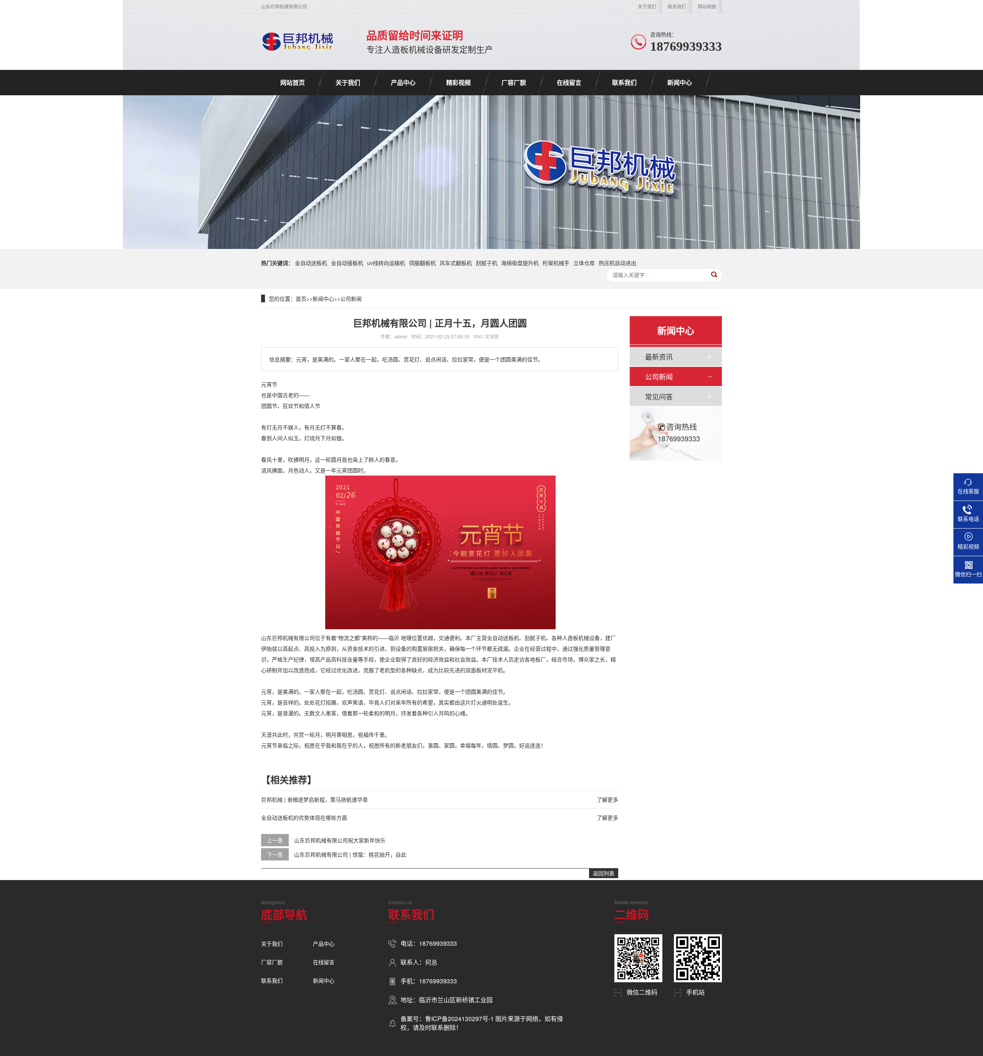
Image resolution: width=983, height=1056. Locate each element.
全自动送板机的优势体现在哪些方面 (304, 817)
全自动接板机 (347, 263)
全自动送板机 (311, 263)
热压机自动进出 (617, 263)
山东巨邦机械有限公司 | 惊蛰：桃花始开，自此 (350, 854)
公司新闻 (351, 298)
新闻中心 (679, 82)
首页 (301, 298)
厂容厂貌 (513, 82)
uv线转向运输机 (386, 263)
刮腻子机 (486, 263)
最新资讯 (659, 356)
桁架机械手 (556, 263)
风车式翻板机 (456, 263)
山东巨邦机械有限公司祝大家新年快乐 (340, 840)
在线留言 (569, 82)
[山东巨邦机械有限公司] (298, 41)
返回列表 (603, 873)
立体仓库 (584, 263)
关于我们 (647, 6)
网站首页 (292, 82)
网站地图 (707, 6)
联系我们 (677, 6)
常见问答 (659, 396)
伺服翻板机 (422, 263)
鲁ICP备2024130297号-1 (460, 1018)
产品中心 (403, 82)
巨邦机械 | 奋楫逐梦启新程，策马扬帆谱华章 (314, 799)
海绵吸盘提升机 (520, 263)
